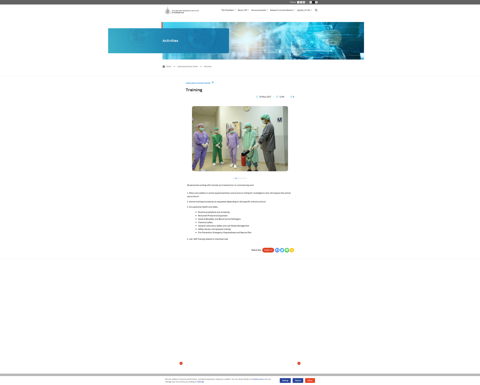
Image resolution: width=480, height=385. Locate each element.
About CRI (242, 10)
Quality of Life (303, 10)
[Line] (287, 250)
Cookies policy (257, 379)
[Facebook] (277, 250)
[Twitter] (282, 250)
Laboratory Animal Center (187, 66)
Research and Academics (281, 10)
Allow (310, 380)
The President (227, 10)
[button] (240, 176)
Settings (200, 381)
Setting (285, 380)
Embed (266, 250)
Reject (298, 380)
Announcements (258, 10)
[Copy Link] (292, 250)
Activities (207, 66)
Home (168, 66)
